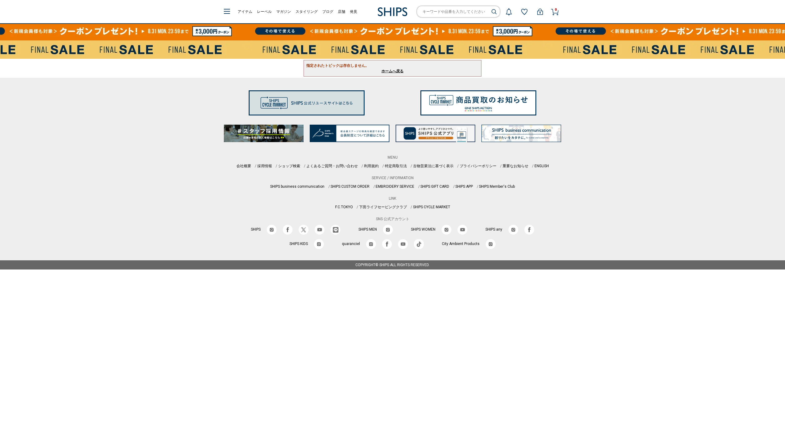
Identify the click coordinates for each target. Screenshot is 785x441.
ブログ (327, 11)
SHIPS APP (464, 186)
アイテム (245, 11)
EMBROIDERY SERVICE (395, 186)
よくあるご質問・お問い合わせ (332, 166)
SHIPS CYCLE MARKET (431, 207)
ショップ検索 (289, 166)
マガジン (283, 11)
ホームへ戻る (392, 71)
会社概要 (243, 166)
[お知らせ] (508, 11)
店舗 (341, 11)
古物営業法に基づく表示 (433, 166)
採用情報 (264, 166)
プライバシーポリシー (478, 166)
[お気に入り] (524, 11)
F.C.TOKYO (344, 207)
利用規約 (371, 166)
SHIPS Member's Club (497, 186)
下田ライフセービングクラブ (383, 207)
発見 (353, 11)
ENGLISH (541, 166)
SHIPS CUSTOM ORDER (350, 186)
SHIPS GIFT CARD (434, 186)
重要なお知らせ (515, 166)
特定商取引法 (396, 166)
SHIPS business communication (297, 186)
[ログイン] (540, 11)
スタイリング (307, 11)
